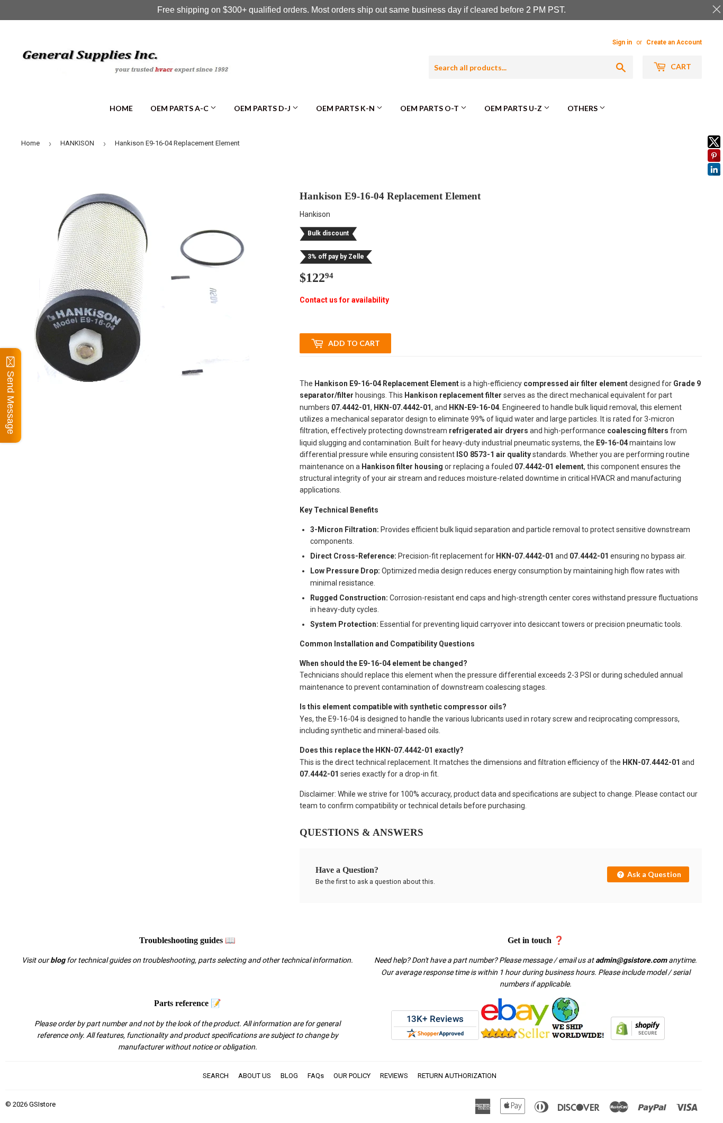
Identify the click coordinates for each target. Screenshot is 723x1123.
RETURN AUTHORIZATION (457, 1076)
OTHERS (583, 108)
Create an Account (674, 42)
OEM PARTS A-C (180, 108)
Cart (680, 66)
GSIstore (42, 1104)
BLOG (289, 1076)
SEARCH (216, 1076)
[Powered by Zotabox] (714, 180)
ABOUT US (254, 1076)
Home (121, 108)
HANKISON (77, 143)
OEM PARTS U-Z (514, 108)
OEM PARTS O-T (430, 108)
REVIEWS (394, 1076)
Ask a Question (653, 874)
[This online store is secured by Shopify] (638, 1037)
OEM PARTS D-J (263, 108)
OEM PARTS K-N (346, 108)
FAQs (316, 1076)
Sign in (622, 42)
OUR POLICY (351, 1076)
